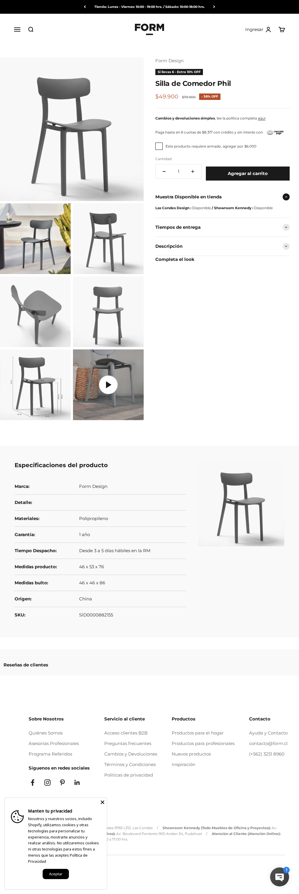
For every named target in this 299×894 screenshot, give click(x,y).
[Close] (102, 802)
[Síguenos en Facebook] (32, 782)
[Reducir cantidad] (164, 171)
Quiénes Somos (45, 733)
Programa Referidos (50, 754)
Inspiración (183, 764)
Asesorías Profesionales (54, 743)
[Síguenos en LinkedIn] (77, 782)
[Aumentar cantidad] (192, 171)
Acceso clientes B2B (125, 733)
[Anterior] (85, 7)
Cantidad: (163, 159)
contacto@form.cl (268, 743)
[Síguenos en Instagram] (47, 782)
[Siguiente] (214, 7)
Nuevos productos (191, 754)
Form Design (169, 60)
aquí (261, 118)
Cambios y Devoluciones (130, 754)
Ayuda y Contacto (268, 733)
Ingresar (258, 29)
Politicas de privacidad (128, 775)
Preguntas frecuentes (127, 743)
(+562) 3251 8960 (266, 754)
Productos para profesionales (203, 743)
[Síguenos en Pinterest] (62, 782)
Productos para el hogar (198, 733)
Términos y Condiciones (130, 764)
